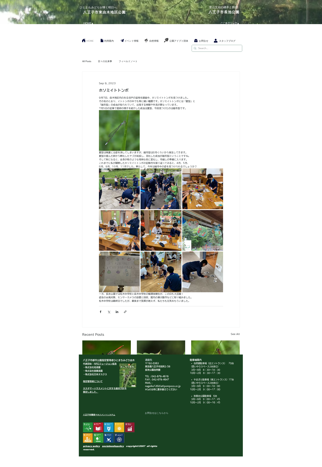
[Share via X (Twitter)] (108, 311)
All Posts (86, 61)
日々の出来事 (105, 61)
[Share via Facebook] (100, 311)
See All (235, 334)
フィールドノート (128, 61)
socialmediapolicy (113, 446)
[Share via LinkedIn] (117, 311)
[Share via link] (125, 311)
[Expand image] (119, 130)
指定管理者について (93, 381)
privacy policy (91, 446)
